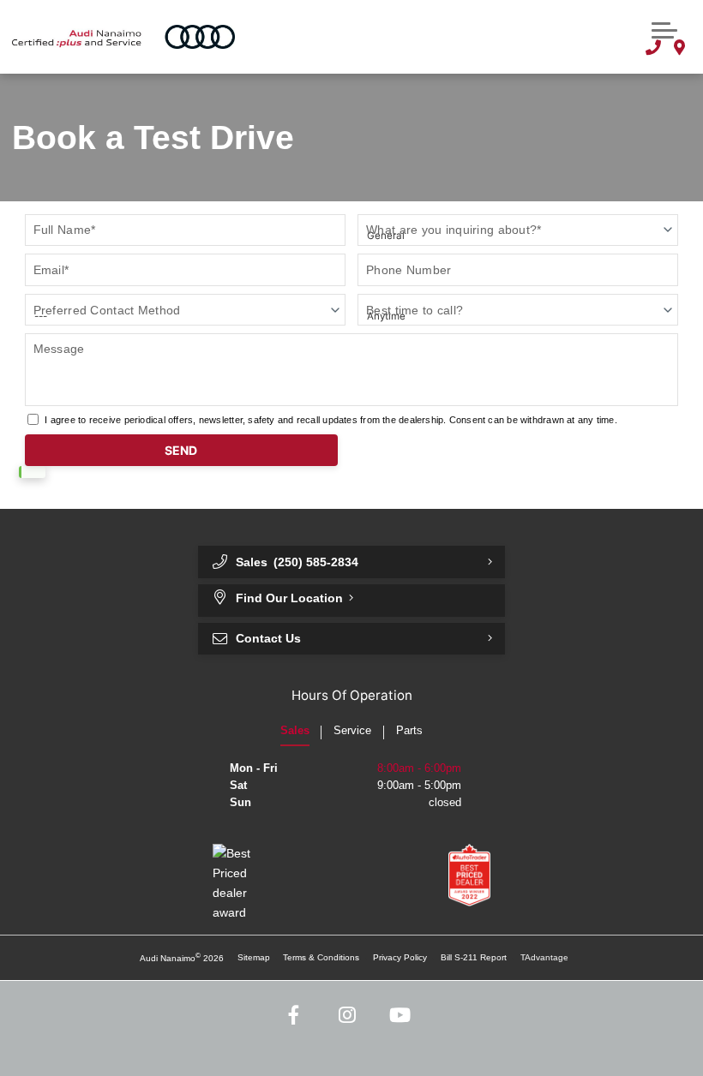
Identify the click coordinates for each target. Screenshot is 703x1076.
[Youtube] (400, 1015)
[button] (664, 28)
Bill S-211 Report (474, 957)
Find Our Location (289, 598)
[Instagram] (347, 1015)
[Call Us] (653, 49)
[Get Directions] (678, 49)
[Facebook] (294, 1015)
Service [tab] (352, 731)
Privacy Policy (400, 957)
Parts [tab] (409, 731)
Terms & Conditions (321, 957)
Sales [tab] (294, 731)
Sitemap (253, 957)
